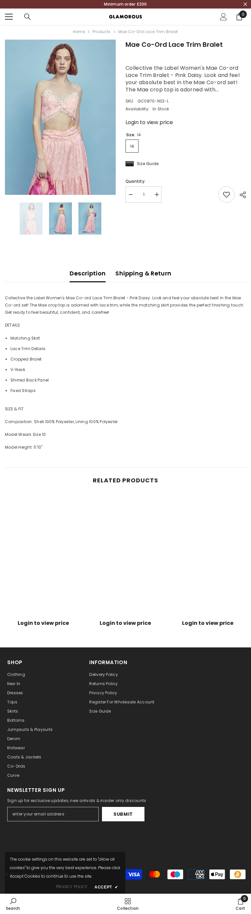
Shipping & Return (143, 273)
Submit (123, 814)
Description (88, 273)
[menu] (9, 17)
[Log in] (223, 16)
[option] (60, 117)
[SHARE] (240, 195)
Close (245, 4)
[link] (43, 612)
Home (79, 31)
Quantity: (135, 181)
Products (101, 31)
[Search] (27, 17)
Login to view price (149, 122)
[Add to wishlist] (226, 194)
